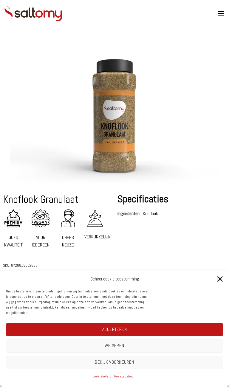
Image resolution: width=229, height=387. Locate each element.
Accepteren (114, 329)
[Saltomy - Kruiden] (44, 13)
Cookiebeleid (101, 376)
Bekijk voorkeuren (114, 362)
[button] (220, 279)
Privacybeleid (124, 376)
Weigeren (114, 346)
